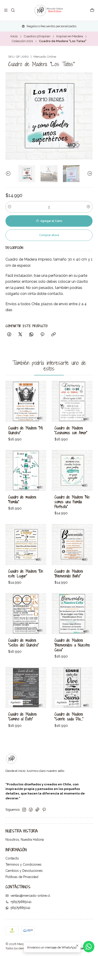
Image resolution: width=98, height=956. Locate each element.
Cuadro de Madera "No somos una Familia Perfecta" (71, 501)
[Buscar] (13, 10)
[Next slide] (89, 173)
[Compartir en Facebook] (9, 335)
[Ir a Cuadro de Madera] (25, 401)
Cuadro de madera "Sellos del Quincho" (23, 643)
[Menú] (6, 10)
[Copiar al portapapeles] (53, 335)
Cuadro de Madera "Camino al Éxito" (22, 716)
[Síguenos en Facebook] (30, 809)
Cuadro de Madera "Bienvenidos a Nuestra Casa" (72, 645)
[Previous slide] (8, 173)
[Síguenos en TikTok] (37, 809)
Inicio (14, 36)
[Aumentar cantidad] (88, 206)
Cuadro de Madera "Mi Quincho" (25, 430)
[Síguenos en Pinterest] (44, 809)
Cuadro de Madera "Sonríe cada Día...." (68, 716)
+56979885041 (20, 902)
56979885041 (20, 908)
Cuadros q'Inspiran (37, 36)
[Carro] (92, 10)
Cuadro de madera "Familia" (22, 499)
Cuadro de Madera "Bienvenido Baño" (68, 573)
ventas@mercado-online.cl (30, 895)
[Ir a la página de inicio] (49, 10)
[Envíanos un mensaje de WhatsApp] (88, 946)
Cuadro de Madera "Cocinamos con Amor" (70, 430)
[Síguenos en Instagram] (24, 809)
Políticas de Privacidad (21, 877)
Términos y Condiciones (23, 864)
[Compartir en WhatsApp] (31, 335)
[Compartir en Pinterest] (42, 335)
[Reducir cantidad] (9, 206)
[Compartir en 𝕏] (20, 335)
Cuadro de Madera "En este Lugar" (25, 573)
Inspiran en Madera (69, 36)
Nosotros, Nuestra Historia (24, 839)
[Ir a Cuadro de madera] (25, 470)
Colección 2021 (22, 41)
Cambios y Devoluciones (24, 871)
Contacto (12, 858)
